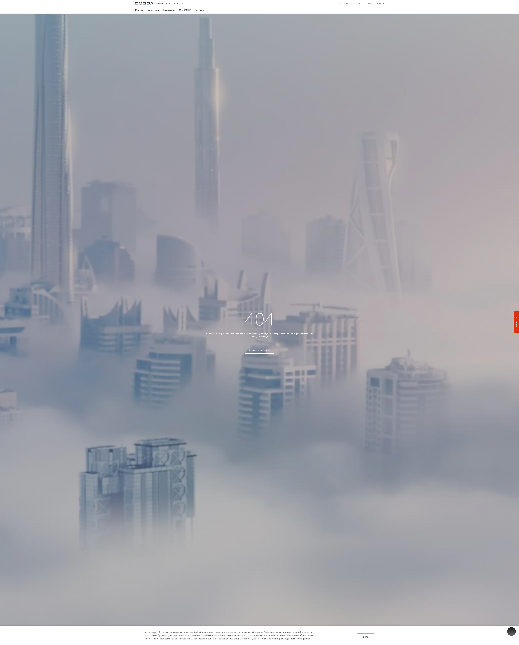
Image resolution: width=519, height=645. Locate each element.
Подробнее (506, 321)
